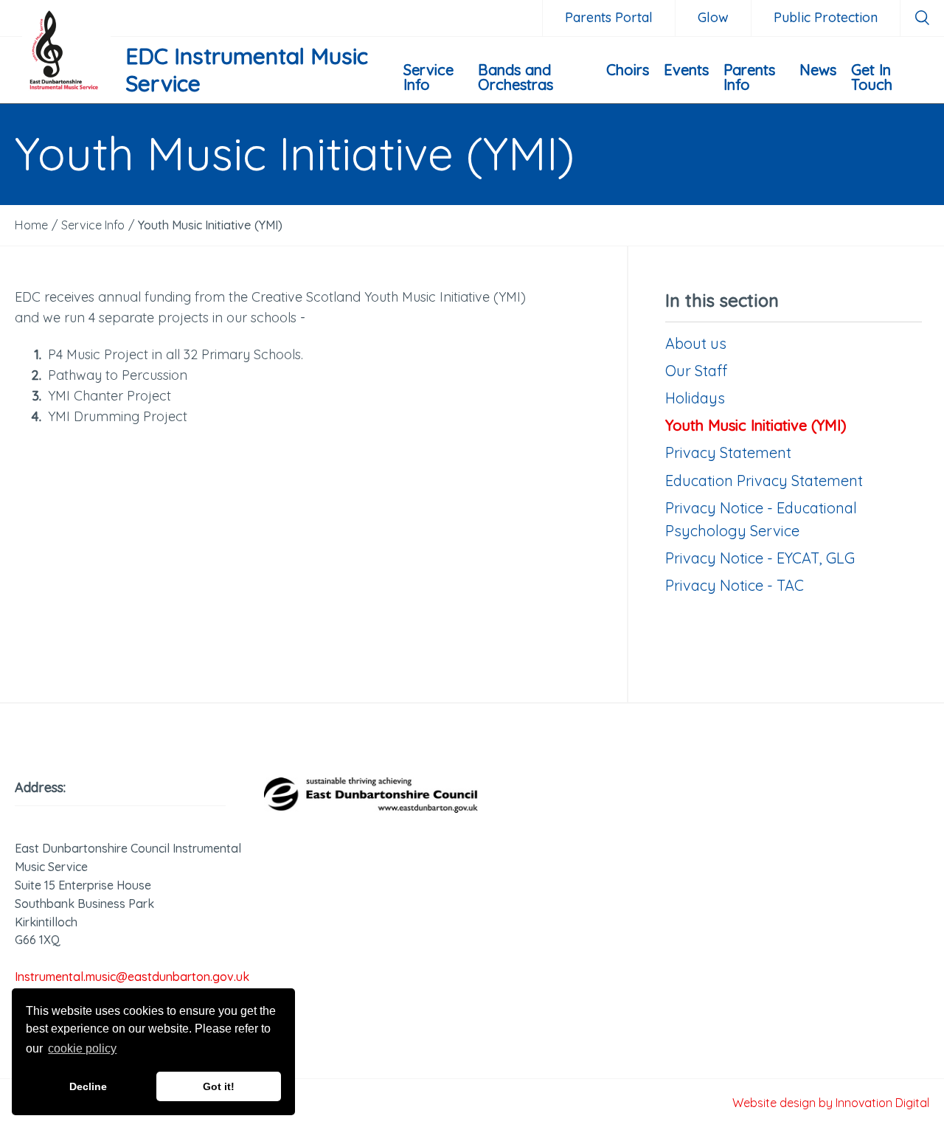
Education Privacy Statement (764, 480)
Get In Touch (871, 77)
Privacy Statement (728, 452)
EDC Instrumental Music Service (246, 70)
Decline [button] (88, 1086)
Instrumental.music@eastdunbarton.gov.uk (132, 976)
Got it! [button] (219, 1086)
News (817, 69)
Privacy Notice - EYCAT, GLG (760, 558)
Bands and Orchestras (515, 77)
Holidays (695, 398)
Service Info (428, 77)
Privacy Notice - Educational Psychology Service (761, 519)
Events (686, 69)
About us (695, 343)
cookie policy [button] (82, 1048)
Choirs (627, 69)
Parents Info (749, 77)
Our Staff (696, 370)
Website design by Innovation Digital (830, 1102)
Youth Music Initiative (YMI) (756, 425)
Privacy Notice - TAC (734, 585)
